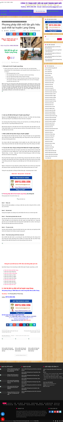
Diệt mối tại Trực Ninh (49, 139)
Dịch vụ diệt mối (20, 403)
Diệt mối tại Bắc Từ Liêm (49, 80)
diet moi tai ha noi (27, 403)
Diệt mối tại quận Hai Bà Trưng (51, 115)
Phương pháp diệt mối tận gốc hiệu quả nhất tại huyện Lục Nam (32, 331)
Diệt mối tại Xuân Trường (50, 143)
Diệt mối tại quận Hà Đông (50, 113)
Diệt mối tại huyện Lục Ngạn (50, 95)
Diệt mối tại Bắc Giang (7, 21)
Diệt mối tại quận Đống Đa (50, 112)
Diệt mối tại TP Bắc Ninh (49, 135)
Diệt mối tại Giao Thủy (49, 82)
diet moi (15, 404)
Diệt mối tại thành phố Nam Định (51, 128)
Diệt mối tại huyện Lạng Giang (19, 21)
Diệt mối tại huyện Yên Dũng (50, 101)
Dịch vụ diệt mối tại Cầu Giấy (8, 404)
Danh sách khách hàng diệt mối (51, 67)
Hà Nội (15, 403)
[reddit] (17, 34)
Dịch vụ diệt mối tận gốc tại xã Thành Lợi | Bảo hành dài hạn (33, 349)
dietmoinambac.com (23, 319)
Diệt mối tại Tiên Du (49, 132)
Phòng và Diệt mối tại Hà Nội (50, 152)
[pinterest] (21, 34)
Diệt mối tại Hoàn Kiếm (40, 404)
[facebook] (7, 34)
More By (13, 335)
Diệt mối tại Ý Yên (48, 145)
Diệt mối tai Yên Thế (49, 148)
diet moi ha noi (9, 403)
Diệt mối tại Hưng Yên (49, 88)
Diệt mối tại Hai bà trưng (30, 404)
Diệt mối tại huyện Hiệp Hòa (50, 90)
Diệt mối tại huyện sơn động (50, 97)
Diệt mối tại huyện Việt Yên (50, 99)
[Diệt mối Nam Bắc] (6, 2)
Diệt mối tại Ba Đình (49, 77)
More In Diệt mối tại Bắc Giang (22, 335)
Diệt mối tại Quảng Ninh (49, 124)
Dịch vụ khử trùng (48, 73)
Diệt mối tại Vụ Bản (48, 141)
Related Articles (6, 335)
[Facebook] (50, 412)
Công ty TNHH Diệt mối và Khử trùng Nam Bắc (21, 420)
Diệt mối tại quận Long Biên (50, 121)
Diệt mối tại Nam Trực (49, 104)
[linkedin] (24, 34)
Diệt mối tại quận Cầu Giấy (50, 110)
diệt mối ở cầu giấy (34, 403)
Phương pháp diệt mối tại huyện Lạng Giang (14, 193)
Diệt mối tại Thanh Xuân (49, 130)
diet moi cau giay (57, 404)
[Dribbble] (58, 412)
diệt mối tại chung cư (48, 404)
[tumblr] (27, 34)
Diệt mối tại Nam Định (49, 102)
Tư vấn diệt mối (48, 158)
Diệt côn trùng (48, 75)
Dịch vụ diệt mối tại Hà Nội (48, 403)
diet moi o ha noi (57, 403)
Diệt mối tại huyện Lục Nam (50, 93)
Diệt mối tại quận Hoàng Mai (50, 119)
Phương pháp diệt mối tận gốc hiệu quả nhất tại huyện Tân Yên (10, 331)
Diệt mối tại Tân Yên (49, 126)
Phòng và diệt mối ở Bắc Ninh (50, 150)
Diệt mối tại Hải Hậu (49, 84)
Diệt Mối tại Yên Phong (49, 147)
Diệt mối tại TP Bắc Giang (50, 134)
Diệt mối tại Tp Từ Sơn (49, 137)
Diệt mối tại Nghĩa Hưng (49, 108)
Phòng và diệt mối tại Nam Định (51, 156)
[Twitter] (52, 412)
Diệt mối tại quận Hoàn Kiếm (50, 117)
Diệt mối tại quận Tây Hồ (50, 123)
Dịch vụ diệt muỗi (48, 71)
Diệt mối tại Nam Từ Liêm (50, 106)
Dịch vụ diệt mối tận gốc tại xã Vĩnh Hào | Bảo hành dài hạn (8, 349)
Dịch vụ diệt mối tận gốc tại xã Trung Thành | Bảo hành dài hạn (20, 349)
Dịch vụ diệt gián (48, 69)
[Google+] (55, 412)
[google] (14, 34)
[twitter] (11, 34)
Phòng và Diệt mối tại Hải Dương (51, 154)
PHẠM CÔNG (36, 420)
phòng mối (41, 403)
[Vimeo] (60, 412)
